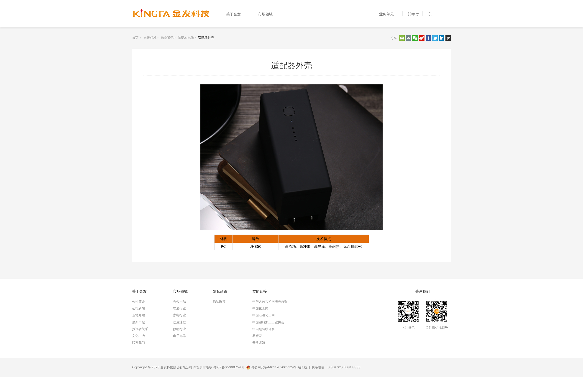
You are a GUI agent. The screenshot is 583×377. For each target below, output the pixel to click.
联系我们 (138, 342)
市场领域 (265, 14)
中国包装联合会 (263, 329)
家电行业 (179, 315)
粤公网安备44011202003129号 (273, 367)
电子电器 (179, 336)
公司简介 (138, 301)
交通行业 (179, 308)
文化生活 (138, 336)
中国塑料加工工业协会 (268, 322)
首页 (135, 37)
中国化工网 (260, 308)
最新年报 (138, 322)
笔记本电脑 (186, 37)
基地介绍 (138, 315)
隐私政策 (219, 301)
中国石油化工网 (263, 315)
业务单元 (386, 14)
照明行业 (179, 329)
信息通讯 (167, 37)
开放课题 (258, 342)
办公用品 (179, 301)
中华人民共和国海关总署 (269, 301)
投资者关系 (140, 329)
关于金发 (233, 14)
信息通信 (179, 322)
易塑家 (257, 336)
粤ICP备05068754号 (228, 367)
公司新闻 (138, 308)
